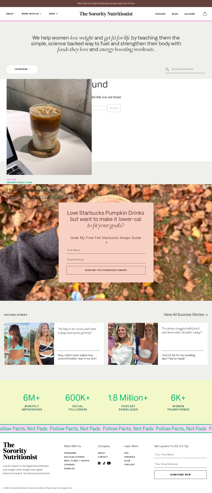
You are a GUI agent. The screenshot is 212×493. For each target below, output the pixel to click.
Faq (126, 453)
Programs (70, 453)
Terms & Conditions (37, 488)
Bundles (69, 468)
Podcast (129, 464)
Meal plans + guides (76, 461)
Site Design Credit (65, 488)
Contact (103, 457)
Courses (69, 464)
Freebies (129, 457)
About (101, 453)
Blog (127, 461)
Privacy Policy (51, 488)
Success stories (74, 457)
